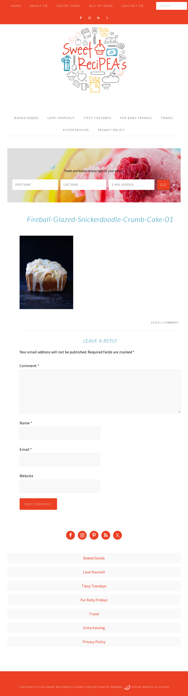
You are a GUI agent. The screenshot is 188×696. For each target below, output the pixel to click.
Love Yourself (94, 571)
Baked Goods (94, 558)
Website (26, 475)
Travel (94, 613)
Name (26, 422)
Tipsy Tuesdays (94, 585)
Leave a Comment (164, 322)
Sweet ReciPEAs (94, 60)
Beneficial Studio (155, 686)
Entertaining (94, 627)
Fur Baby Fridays (94, 599)
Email (26, 449)
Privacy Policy (94, 641)
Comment (29, 365)
